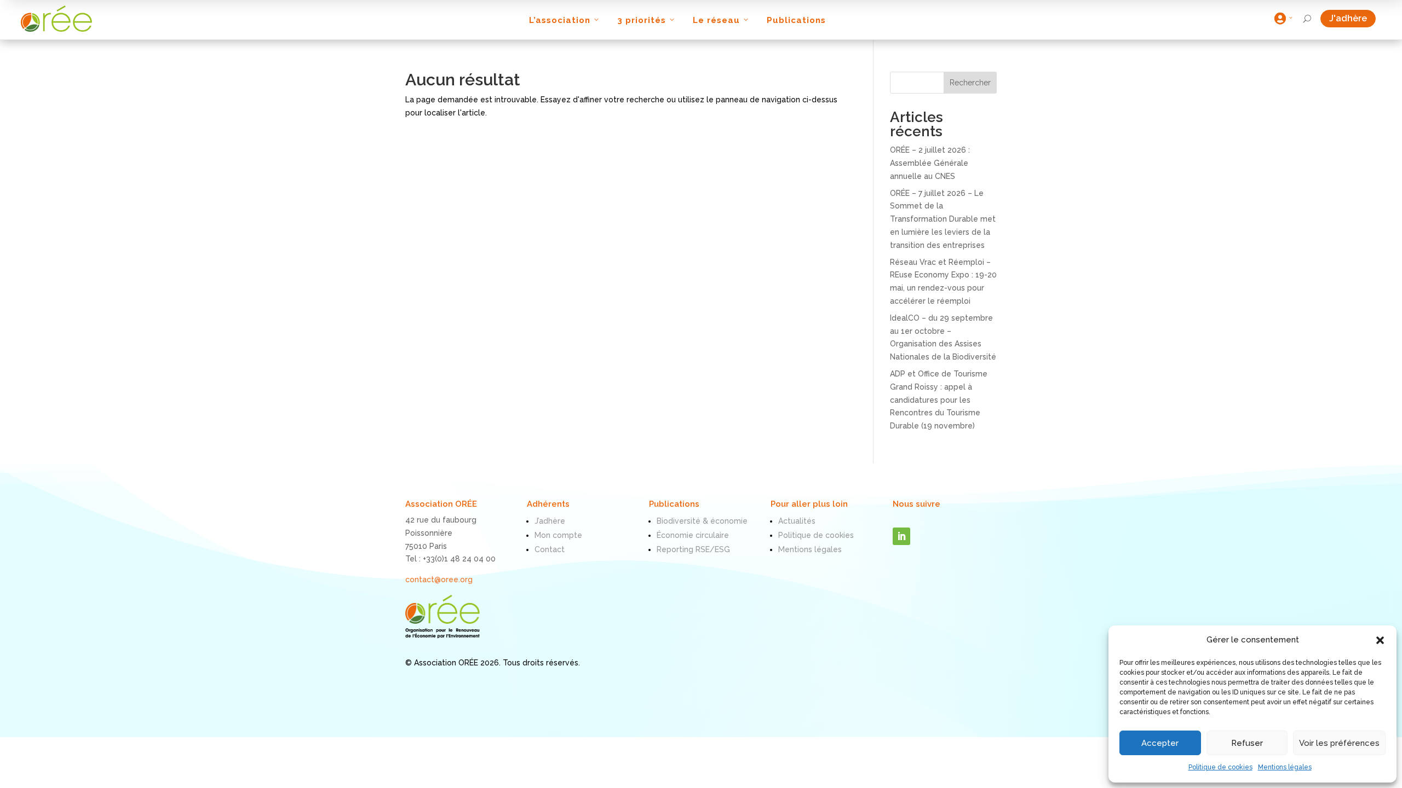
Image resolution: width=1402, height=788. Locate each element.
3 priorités (641, 20)
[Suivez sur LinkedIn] (901, 536)
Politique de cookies (1220, 767)
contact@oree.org (439, 579)
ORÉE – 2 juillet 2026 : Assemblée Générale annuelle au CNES (930, 163)
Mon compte (558, 535)
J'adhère (1352, 18)
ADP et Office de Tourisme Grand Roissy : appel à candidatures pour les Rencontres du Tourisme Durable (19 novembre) (938, 399)
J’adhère (550, 521)
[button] (1380, 640)
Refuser (1247, 743)
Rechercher (970, 82)
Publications (796, 20)
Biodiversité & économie (702, 521)
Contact (550, 549)
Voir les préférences (1339, 743)
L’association (559, 20)
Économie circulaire (693, 535)
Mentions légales (1285, 767)
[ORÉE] (56, 18)
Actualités (796, 521)
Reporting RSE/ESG (693, 549)
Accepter (1160, 743)
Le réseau (716, 20)
